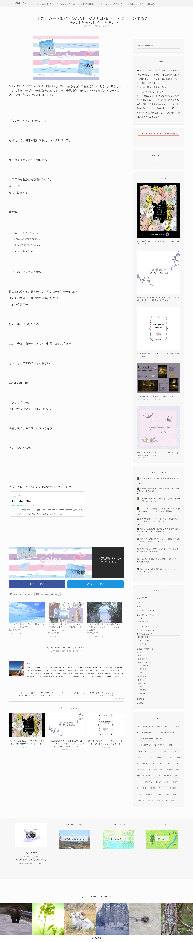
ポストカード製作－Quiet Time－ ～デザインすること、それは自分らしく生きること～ (65, 627)
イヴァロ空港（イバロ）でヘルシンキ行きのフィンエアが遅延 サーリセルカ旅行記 (158, 520)
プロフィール (142, 626)
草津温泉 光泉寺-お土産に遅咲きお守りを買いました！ (158, 479)
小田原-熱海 (144, 665)
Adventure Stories (77, 3)
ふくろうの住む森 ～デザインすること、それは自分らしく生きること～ (158, 242)
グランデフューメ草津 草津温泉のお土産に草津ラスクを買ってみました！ (158, 500)
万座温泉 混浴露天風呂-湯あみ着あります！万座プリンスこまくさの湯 (158, 489)
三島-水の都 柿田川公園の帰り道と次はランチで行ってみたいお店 (158, 570)
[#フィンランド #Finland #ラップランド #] (112, 919)
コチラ (116, 677)
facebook (54, 648)
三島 (141, 686)
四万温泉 (157, 776)
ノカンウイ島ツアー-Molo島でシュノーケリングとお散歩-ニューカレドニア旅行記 (104, 627)
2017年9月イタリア (148, 732)
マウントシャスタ (144, 631)
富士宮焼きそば (147, 782)
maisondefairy (144, 745)
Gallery (135, 3)
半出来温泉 (147, 776)
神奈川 (140, 662)
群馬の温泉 (142, 676)
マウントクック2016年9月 (161, 763)
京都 (139, 655)
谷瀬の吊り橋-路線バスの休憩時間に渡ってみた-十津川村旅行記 (158, 560)
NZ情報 (170, 745)
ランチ (176, 763)
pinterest (79, 648)
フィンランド (142, 618)
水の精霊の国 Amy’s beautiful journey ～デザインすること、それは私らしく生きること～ (158, 298)
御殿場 (144, 788)
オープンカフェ (154, 751)
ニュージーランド (144, 615)
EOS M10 (142, 637)
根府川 (140, 794)
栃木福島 (141, 659)
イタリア (140, 598)
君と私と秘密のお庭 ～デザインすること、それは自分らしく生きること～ (158, 355)
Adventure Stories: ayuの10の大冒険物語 (158, 134)
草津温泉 (140, 703)
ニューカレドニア (144, 611)
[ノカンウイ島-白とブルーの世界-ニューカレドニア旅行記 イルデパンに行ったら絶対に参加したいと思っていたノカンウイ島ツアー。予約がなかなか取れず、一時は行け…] (27, 612)
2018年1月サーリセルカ (166, 732)
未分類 (139, 699)
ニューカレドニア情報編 (153, 757)
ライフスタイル (143, 634)
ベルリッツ (142, 644)
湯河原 (167, 794)
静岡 (139, 683)
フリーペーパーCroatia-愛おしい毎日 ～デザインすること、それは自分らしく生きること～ (158, 398)
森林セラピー (150, 794)
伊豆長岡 (170, 769)
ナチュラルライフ (144, 641)
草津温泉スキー (162, 800)
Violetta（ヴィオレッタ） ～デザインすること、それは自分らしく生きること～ (158, 454)
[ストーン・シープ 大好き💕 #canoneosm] (80, 919)
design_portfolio (69, 651)
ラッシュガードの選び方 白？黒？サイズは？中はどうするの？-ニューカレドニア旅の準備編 (158, 510)
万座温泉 (141, 769)
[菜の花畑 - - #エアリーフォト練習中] (48, 919)
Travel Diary (110, 3)
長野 (139, 680)
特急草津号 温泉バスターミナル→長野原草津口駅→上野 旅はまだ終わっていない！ (158, 540)
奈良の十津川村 (143, 649)
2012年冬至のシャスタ (145, 726)
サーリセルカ (143, 621)
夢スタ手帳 (167, 776)
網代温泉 (141, 800)
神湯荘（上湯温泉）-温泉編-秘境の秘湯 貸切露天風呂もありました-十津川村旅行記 (158, 530)
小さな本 (159, 782)
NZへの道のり (159, 745)
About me (45, 3)
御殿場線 (143, 693)
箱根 (141, 672)
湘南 (141, 669)
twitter (67, 648)
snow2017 (142, 751)
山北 (166, 782)
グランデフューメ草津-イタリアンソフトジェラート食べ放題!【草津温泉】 (157, 550)
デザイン (88, 26)
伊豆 (141, 690)
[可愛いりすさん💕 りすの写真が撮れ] (177, 919)
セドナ (139, 602)
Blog (151, 3)
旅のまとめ (163, 788)
